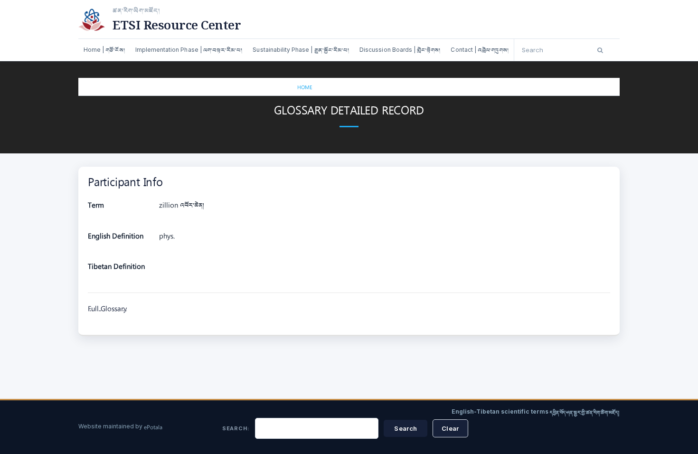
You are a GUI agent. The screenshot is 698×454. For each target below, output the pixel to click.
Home (304, 88)
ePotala (153, 428)
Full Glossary (107, 310)
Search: (236, 428)
